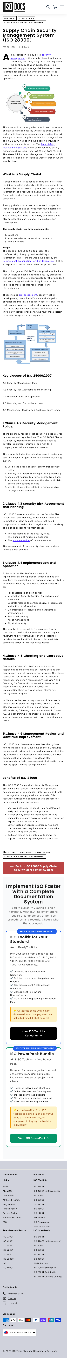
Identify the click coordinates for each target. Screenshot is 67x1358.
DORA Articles (41, 1263)
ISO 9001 (38, 1195)
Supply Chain (26, 18)
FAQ (5, 1222)
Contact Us (8, 1195)
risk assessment (28, 295)
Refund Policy (10, 1208)
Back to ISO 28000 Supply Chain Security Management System (35, 868)
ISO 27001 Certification (45, 1272)
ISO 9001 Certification (45, 1267)
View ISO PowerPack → (33, 1138)
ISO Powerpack (41, 1222)
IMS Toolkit (39, 1217)
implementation (21, 540)
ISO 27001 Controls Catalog (48, 1276)
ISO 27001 (39, 1186)
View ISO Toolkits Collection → (33, 1033)
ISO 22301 (39, 1204)
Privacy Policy (10, 1213)
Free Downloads (42, 1226)
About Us (7, 1191)
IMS (5, 1263)
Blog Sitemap (9, 1204)
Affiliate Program (11, 1200)
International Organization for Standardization (28, 261)
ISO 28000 (9, 18)
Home (6, 1186)
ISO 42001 (8, 1241)
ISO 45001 (39, 1208)
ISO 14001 (39, 1213)
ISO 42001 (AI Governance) (47, 1191)
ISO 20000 (39, 1200)
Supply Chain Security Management (24, 23)
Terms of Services (12, 1217)
